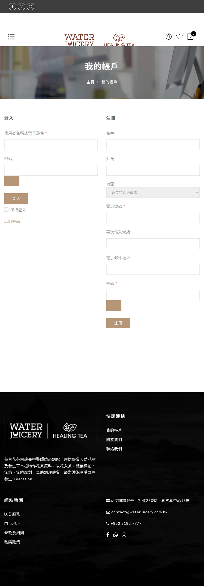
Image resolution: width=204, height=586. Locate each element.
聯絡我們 (114, 448)
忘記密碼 (12, 221)
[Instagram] (124, 535)
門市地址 (12, 523)
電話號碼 (115, 206)
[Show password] (11, 181)
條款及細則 (14, 532)
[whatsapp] (115, 535)
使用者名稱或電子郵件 (25, 133)
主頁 (91, 82)
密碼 (9, 158)
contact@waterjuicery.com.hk (139, 512)
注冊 (118, 323)
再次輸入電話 (119, 232)
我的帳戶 (114, 430)
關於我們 (114, 439)
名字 (110, 133)
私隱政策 (12, 542)
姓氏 (110, 158)
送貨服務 (12, 514)
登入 (16, 198)
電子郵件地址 (119, 257)
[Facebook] (107, 535)
